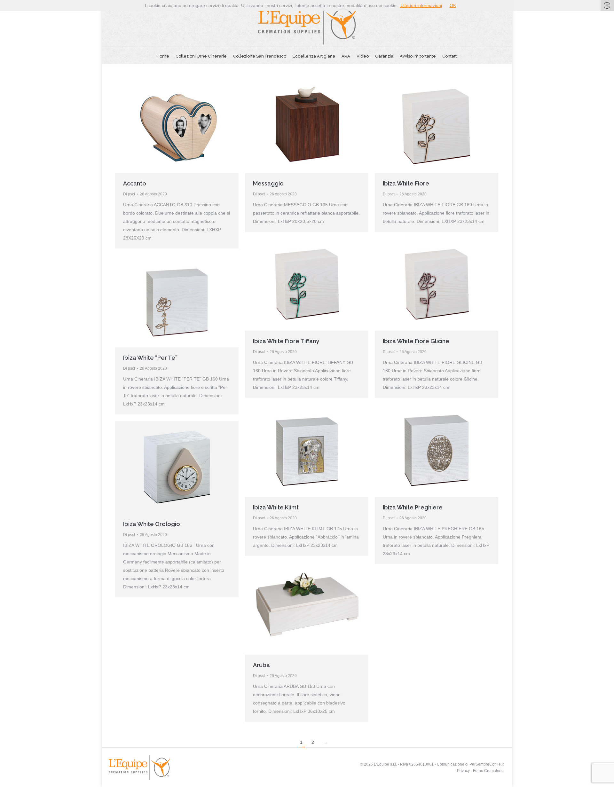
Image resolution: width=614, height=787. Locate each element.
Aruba (261, 665)
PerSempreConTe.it (486, 764)
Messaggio (268, 183)
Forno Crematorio (488, 770)
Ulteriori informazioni (421, 5)
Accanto (134, 183)
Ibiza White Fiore (406, 183)
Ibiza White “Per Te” (150, 357)
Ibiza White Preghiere (413, 507)
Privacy (463, 770)
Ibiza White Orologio (151, 524)
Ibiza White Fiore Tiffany (286, 341)
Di (129, 194)
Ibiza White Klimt (276, 507)
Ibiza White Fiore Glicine (416, 341)
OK (453, 5)
